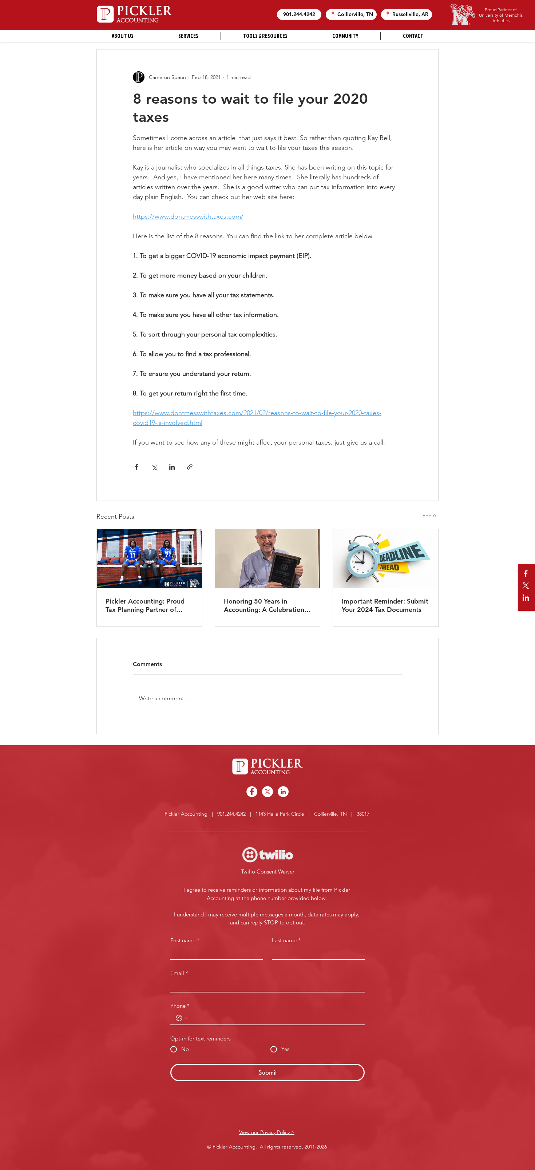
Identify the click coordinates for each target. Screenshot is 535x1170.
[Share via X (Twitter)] (154, 466)
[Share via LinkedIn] (172, 466)
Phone (180, 1006)
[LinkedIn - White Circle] (283, 791)
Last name (286, 940)
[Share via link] (189, 466)
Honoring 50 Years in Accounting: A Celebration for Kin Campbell (264, 605)
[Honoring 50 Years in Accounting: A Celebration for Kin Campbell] (267, 558)
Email (179, 973)
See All (431, 515)
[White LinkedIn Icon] (525, 597)
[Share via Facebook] (136, 466)
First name (184, 940)
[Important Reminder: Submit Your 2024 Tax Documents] (385, 558)
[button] (299, 14)
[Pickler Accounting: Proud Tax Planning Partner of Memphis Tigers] (149, 558)
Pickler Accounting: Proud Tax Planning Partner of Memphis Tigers (145, 605)
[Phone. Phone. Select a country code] (182, 1018)
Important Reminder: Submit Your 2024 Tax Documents (385, 605)
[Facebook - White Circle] (251, 791)
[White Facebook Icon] (525, 573)
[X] (525, 585)
